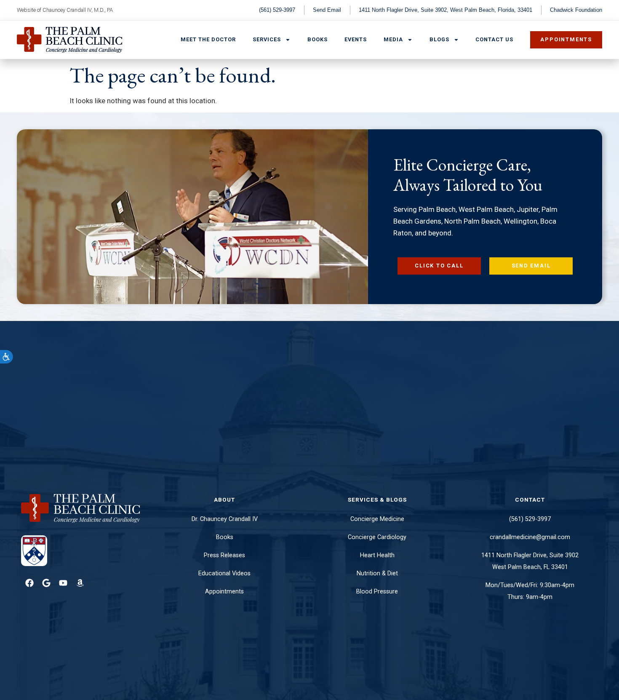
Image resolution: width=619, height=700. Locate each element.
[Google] (46, 582)
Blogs (439, 39)
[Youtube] (63, 582)
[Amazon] (80, 582)
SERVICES (267, 39)
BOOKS (317, 39)
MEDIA (393, 39)
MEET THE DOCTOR (208, 39)
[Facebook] (29, 582)
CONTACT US (494, 39)
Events (355, 39)
